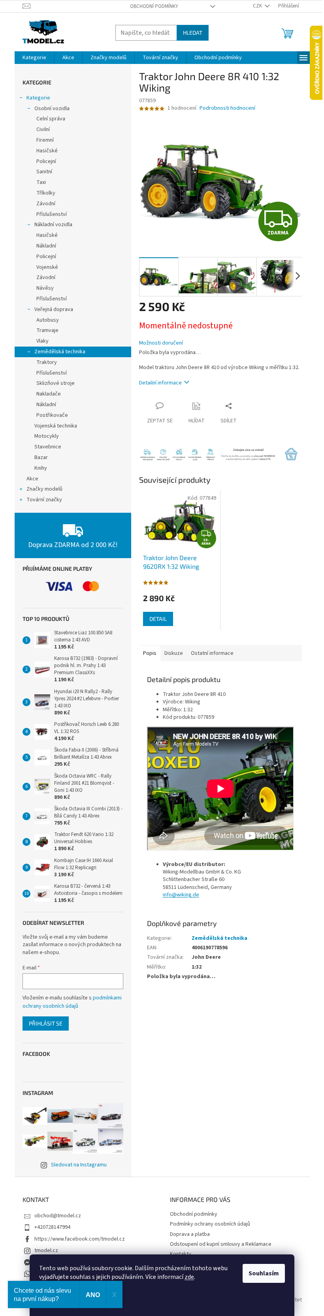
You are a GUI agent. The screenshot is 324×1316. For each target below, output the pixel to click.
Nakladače (48, 394)
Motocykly (46, 436)
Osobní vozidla (52, 108)
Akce (32, 479)
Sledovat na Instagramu (79, 1165)
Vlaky (42, 341)
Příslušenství (51, 214)
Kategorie (38, 98)
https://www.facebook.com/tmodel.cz (79, 1239)
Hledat (192, 32)
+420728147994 (52, 1227)
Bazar (41, 457)
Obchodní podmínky (154, 6)
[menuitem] (34, 57)
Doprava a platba (190, 1234)
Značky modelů (44, 489)
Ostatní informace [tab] (212, 653)
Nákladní (46, 246)
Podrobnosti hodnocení (227, 108)
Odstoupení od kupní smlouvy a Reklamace (220, 1244)
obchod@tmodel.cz (57, 1216)
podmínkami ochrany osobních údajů (72, 1002)
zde (189, 1277)
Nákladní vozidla (53, 225)
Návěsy (45, 288)
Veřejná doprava (53, 309)
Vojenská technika (55, 426)
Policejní (46, 161)
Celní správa (50, 119)
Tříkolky (45, 193)
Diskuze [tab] (173, 653)
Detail (158, 618)
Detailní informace (160, 383)
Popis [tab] (149, 653)
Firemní (45, 140)
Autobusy (47, 320)
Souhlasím (264, 1273)
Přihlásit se (45, 1023)
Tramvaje (47, 330)
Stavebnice (47, 447)
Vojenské (47, 267)
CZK (258, 5)
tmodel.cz (46, 1250)
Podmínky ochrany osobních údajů (210, 1224)
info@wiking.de (181, 895)
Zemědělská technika (59, 352)
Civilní (43, 129)
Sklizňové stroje (55, 383)
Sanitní (44, 172)
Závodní (45, 204)
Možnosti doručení (161, 343)
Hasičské (47, 151)
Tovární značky (44, 500)
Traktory (46, 362)
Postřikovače (52, 415)
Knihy (40, 468)
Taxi (41, 182)
